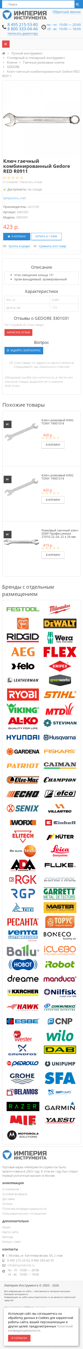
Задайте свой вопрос (25, 350)
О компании (10, 1189)
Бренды (7, 1237)
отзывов (10, 182)
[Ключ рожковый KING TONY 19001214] (21, 487)
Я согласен (19, 1338)
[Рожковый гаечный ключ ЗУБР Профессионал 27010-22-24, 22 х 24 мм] (21, 542)
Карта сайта (10, 1232)
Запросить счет (14, 198)
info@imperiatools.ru (21, 1265)
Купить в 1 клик (46, 236)
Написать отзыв (31, 182)
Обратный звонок (67, 12)
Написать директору (23, 33)
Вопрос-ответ (11, 1242)
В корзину (18, 236)
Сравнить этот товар (52, 246)
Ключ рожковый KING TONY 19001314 (57, 421)
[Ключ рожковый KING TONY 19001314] (21, 432)
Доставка (8, 1199)
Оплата (7, 1204)
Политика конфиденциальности (24, 1209)
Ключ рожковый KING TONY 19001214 (57, 476)
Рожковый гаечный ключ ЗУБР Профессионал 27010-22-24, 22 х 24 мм (60, 533)
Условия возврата (14, 1194)
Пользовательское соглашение (24, 1213)
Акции (6, 1227)
